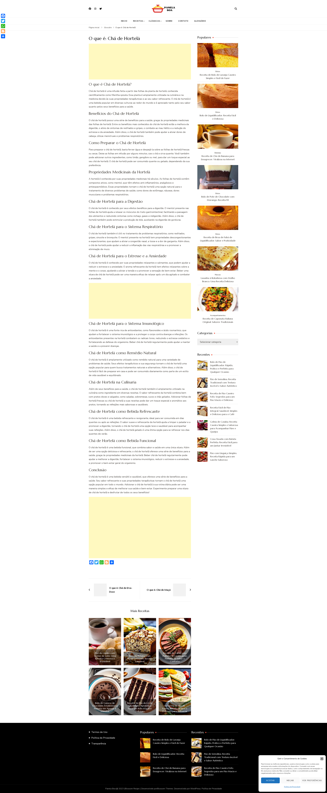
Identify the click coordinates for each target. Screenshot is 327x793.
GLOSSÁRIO (200, 21)
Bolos (217, 71)
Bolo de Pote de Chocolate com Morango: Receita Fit (217, 198)
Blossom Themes (165, 788)
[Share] (3, 36)
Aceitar (270, 780)
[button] (322, 758)
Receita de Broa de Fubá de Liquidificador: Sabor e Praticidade (218, 239)
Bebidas (218, 153)
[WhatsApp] (3, 26)
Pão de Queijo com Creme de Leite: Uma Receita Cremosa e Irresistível (105, 657)
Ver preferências (312, 780)
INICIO (124, 21)
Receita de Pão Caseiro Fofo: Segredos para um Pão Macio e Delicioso (222, 396)
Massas (218, 274)
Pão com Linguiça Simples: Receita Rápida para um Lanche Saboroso (223, 456)
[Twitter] (3, 21)
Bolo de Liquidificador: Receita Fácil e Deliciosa (218, 117)
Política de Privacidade (292, 787)
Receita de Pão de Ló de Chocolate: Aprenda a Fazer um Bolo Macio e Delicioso (139, 707)
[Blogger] (3, 31)
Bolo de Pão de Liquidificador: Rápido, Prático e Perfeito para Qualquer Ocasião (221, 366)
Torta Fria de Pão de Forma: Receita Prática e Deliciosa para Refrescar (174, 708)
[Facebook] (3, 15)
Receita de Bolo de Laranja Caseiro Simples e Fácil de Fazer (218, 76)
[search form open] (235, 8)
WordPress (195, 788)
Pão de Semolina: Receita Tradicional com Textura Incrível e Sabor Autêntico (223, 382)
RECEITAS (138, 21)
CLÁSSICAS (154, 21)
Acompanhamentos (218, 315)
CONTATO (183, 21)
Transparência (98, 743)
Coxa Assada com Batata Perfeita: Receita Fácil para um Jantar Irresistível (223, 442)
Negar (290, 780)
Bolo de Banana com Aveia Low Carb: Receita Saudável (139, 659)
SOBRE (169, 21)
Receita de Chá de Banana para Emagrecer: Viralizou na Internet (218, 158)
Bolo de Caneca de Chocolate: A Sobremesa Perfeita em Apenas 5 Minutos (105, 707)
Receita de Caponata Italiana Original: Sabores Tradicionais (218, 320)
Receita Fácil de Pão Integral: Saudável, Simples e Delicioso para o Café (223, 411)
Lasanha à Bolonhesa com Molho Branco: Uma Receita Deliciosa (218, 280)
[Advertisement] (140, 61)
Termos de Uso (99, 732)
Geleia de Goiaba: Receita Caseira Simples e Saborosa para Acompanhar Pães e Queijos (224, 426)
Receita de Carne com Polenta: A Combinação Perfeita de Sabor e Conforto (175, 657)
